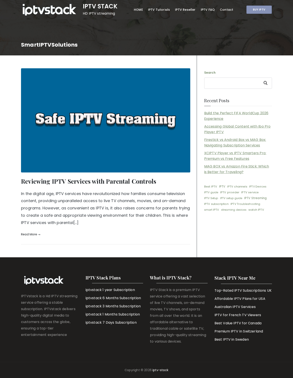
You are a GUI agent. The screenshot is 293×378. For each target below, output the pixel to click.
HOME (138, 10)
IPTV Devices (257, 186)
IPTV (222, 186)
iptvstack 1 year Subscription (110, 289)
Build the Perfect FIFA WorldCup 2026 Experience (236, 116)
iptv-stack (160, 370)
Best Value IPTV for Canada (238, 323)
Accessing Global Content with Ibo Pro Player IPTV (237, 129)
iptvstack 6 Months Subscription (113, 298)
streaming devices (233, 210)
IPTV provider (229, 192)
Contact (226, 10)
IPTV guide (211, 192)
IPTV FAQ (208, 10)
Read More (29, 234)
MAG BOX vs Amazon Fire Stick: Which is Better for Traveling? (236, 169)
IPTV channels (237, 186)
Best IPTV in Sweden (231, 339)
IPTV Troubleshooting (245, 204)
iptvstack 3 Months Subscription (113, 306)
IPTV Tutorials (159, 10)
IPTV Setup (211, 198)
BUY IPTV (259, 9)
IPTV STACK (100, 6)
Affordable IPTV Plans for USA (239, 298)
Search (210, 72)
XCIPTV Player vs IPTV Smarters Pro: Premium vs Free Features (235, 156)
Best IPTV (210, 186)
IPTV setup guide (231, 198)
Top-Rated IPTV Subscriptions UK (243, 290)
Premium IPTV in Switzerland (238, 331)
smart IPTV (211, 210)
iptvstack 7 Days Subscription (111, 322)
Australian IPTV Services (235, 306)
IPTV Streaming (255, 198)
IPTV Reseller (185, 10)
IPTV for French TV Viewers (237, 314)
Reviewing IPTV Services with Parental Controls (88, 181)
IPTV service (250, 192)
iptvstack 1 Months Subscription (113, 314)
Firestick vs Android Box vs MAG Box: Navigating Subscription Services (235, 142)
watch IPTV (256, 210)
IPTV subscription (216, 204)
